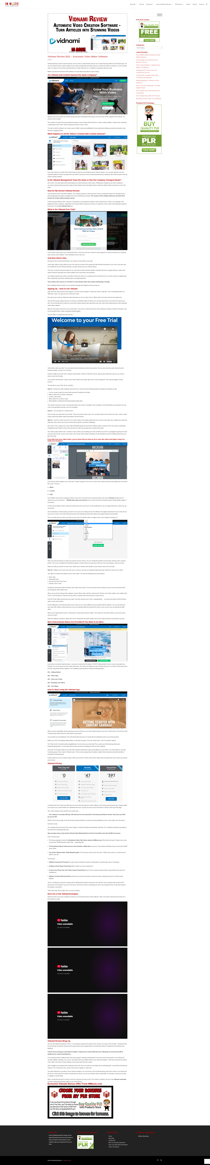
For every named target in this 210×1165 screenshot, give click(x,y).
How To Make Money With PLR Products (148, 96)
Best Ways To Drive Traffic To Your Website (148, 98)
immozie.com (67, 1160)
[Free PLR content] (149, 31)
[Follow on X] (161, 1160)
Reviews (50, 59)
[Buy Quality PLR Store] (80, 1102)
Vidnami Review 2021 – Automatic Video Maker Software (78, 56)
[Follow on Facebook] (158, 1160)
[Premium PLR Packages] (149, 129)
